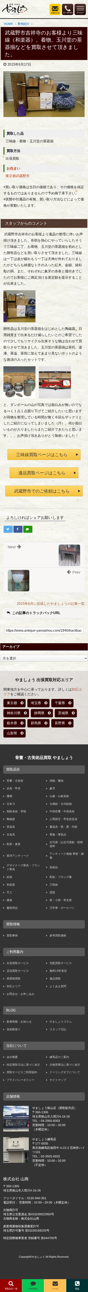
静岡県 (39, 713)
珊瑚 (9, 796)
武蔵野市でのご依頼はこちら (42, 491)
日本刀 (11, 803)
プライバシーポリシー (20, 1080)
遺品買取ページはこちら (41, 472)
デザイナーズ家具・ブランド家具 (23, 867)
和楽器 (11, 884)
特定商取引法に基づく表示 (23, 1064)
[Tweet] (8, 529)
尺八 (9, 892)
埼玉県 (36, 703)
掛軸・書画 (56, 780)
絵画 (9, 877)
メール (55, 1288)
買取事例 (12, 935)
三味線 (54, 884)
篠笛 (9, 900)
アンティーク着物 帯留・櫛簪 (67, 855)
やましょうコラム (61, 1021)
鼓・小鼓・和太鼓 (61, 900)
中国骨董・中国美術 (62, 811)
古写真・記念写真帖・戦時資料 (66, 844)
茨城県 (63, 713)
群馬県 (36, 723)
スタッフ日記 (58, 1029)
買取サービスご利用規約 (22, 1072)
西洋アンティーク (18, 855)
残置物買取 (14, 978)
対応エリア (14, 986)
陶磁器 (11, 819)
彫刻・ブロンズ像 (61, 877)
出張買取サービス (18, 963)
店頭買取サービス (18, 970)
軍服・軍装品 (58, 834)
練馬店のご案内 (59, 1057)
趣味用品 (12, 907)
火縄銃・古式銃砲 (61, 803)
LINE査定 (33, 1288)
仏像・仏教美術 (59, 796)
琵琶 (52, 892)
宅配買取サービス (61, 963)
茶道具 (11, 826)
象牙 (52, 788)
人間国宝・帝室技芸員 (63, 819)
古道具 (11, 834)
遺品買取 (55, 978)
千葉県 (60, 703)
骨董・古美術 (15, 780)
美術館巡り (14, 1029)
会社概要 (12, 1057)
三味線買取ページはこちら (41, 454)
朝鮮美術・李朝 (16, 811)
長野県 (60, 723)
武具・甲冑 (14, 788)
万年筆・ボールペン (62, 907)
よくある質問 (58, 986)
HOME (8, 24)
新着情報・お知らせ (19, 1021)
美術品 (54, 867)
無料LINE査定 (58, 970)
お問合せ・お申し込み (20, 994)
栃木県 (12, 723)
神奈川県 (14, 713)
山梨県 (12, 733)
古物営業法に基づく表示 (65, 1064)
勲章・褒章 (14, 844)
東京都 (12, 703)
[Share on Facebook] (17, 529)
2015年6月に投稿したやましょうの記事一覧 (51, 603)
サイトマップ (58, 1080)
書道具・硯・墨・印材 (63, 826)
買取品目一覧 (11, 1288)
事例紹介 (23, 24)
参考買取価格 (58, 935)
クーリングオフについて (65, 1072)
